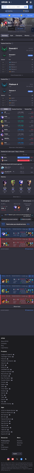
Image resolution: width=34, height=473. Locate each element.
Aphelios (6, 138)
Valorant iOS (4, 421)
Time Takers (4, 388)
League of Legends (6, 354)
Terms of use (5, 443)
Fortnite (3, 382)
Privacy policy (5, 440)
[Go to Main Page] (4, 2)
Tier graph (20, 28)
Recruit (19, 445)
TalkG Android (5, 427)
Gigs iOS (3, 425)
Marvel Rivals (5, 373)
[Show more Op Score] (32, 215)
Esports (3, 399)
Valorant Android (6, 419)
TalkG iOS (4, 429)
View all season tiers (16, 75)
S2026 (6, 109)
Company (4, 343)
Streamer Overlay (6, 403)
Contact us (4, 449)
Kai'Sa (5, 129)
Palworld (3, 358)
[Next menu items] (25, 15)
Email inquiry (4, 447)
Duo (2, 395)
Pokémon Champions (7, 361)
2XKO (2, 386)
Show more (17, 306)
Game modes (17, 15)
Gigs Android (4, 423)
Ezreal (6, 125)
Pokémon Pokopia (6, 371)
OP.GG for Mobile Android (8, 410)
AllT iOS (3, 417)
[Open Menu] (31, 2)
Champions (5, 15)
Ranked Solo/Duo (17, 109)
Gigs (2, 401)
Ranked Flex (28, 109)
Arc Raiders (4, 376)
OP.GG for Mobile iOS (7, 412)
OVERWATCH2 (5, 369)
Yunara (6, 134)
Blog (2, 345)
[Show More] (10, 2)
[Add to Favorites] (21, 23)
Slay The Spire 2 (5, 378)
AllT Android (4, 414)
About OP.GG (4, 341)
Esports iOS (4, 434)
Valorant (3, 363)
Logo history (4, 347)
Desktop (3, 391)
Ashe (5, 116)
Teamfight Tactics (6, 356)
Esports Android (5, 432)
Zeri (5, 121)
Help (2, 445)
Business (19, 440)
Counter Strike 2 (5, 380)
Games (3, 393)
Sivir (5, 142)
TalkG (2, 397)
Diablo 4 (3, 384)
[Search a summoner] (25, 7)
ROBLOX (3, 367)
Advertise (20, 443)
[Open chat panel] (32, 29)
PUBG (2, 365)
